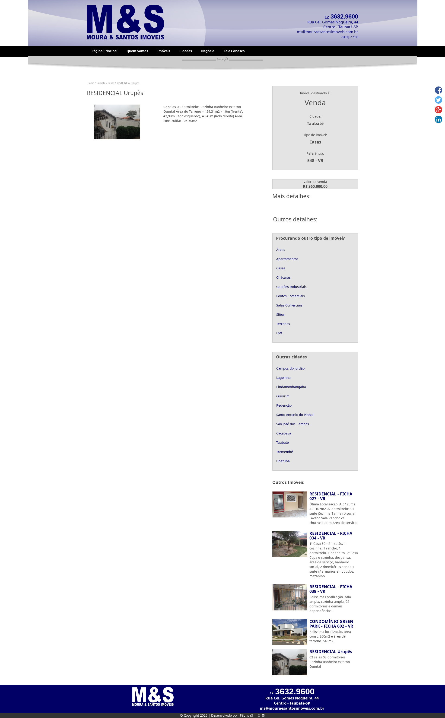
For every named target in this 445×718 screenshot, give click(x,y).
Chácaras (283, 277)
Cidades (185, 51)
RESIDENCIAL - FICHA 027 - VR (330, 496)
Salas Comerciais (288, 305)
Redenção (283, 405)
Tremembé (284, 452)
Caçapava (283, 433)
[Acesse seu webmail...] (263, 715)
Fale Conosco (234, 51)
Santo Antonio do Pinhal (294, 414)
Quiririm (282, 396)
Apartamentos (286, 259)
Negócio (207, 51)
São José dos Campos (292, 424)
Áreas (280, 249)
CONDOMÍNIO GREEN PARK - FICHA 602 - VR (331, 624)
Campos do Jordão (290, 368)
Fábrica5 (246, 715)
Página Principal (104, 51)
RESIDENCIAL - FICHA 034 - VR (330, 535)
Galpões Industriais (291, 286)
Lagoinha (283, 377)
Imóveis (163, 51)
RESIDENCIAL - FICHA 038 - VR (330, 589)
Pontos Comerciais (290, 296)
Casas (280, 268)
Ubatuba (282, 461)
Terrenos (282, 324)
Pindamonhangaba (290, 387)
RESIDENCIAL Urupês (330, 651)
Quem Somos (137, 51)
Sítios (280, 314)
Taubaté (282, 442)
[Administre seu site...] (259, 715)
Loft (278, 333)
